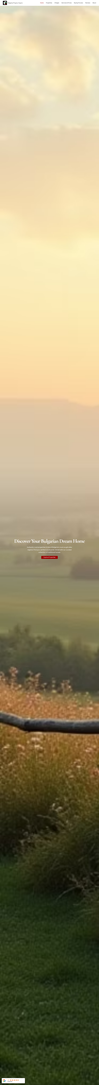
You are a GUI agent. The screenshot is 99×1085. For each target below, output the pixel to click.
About (94, 3)
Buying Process (78, 3)
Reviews (87, 3)
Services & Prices (66, 3)
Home (42, 3)
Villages (56, 3)
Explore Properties (49, 557)
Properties (49, 3)
